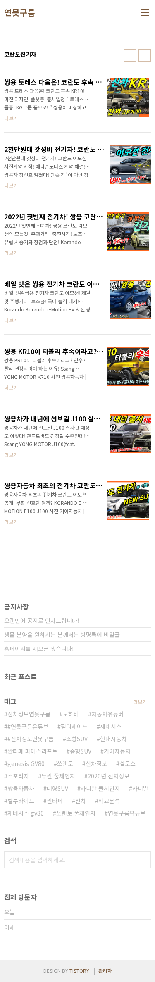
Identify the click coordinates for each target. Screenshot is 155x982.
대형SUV (57, 788)
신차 (80, 801)
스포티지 (18, 776)
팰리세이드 (74, 726)
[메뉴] (145, 12)
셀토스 (127, 763)
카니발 (140, 788)
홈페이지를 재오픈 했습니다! (39, 648)
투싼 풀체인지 (58, 776)
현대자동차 (113, 739)
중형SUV (80, 751)
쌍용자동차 (20, 788)
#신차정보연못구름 (30, 739)
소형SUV (77, 739)
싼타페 (55, 801)
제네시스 (111, 726)
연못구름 (19, 12)
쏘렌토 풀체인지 (75, 813)
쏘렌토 (65, 763)
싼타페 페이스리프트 (32, 751)
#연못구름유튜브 (27, 726)
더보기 (140, 701)
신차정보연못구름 (28, 714)
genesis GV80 (26, 763)
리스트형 (144, 55)
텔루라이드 (20, 801)
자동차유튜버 (107, 714)
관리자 (105, 970)
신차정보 (96, 763)
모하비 (71, 714)
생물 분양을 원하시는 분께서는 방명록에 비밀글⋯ (65, 634)
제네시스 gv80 (25, 813)
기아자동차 (117, 751)
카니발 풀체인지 (100, 788)
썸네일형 (130, 55)
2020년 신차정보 (108, 776)
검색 (142, 860)
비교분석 (109, 801)
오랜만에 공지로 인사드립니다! (41, 620)
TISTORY (79, 970)
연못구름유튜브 (126, 813)
